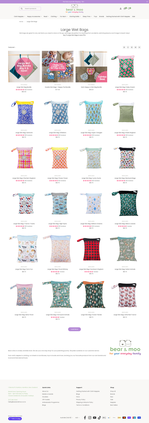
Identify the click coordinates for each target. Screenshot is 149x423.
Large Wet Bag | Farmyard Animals (57, 315)
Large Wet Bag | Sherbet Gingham (24, 178)
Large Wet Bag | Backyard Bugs (125, 178)
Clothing (53, 16)
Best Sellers (114, 405)
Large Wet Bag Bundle (24, 87)
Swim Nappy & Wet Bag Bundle (91, 87)
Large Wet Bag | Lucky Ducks (91, 178)
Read (45, 16)
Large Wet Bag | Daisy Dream (125, 87)
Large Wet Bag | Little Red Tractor (125, 315)
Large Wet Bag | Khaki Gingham (125, 133)
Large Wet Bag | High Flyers (57, 224)
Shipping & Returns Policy (84, 402)
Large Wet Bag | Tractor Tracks (24, 224)
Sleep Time (86, 16)
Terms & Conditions (82, 405)
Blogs (44, 405)
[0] (129, 8)
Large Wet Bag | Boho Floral (24, 315)
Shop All (113, 391)
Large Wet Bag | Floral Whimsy (57, 269)
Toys (95, 16)
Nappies (113, 402)
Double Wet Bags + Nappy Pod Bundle (57, 87)
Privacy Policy (80, 400)
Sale (133, 16)
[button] (124, 9)
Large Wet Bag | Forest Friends (91, 315)
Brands (101, 16)
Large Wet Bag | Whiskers (57, 133)
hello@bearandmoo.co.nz (17, 402)
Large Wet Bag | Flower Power (58, 178)
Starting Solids (74, 16)
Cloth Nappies (19, 16)
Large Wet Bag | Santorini (24, 133)
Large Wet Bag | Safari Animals (125, 269)
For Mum (63, 16)
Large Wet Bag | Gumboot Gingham (91, 269)
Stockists (45, 397)
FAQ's (78, 397)
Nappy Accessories (33, 16)
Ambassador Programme (50, 402)
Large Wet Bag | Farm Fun (24, 269)
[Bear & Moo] (74, 8)
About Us (45, 391)
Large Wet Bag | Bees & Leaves (125, 224)
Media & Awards (47, 394)
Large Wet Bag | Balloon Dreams (91, 224)
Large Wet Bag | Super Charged (91, 133)
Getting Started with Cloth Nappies (118, 16)
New (111, 397)
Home (21, 21)
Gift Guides (46, 400)
